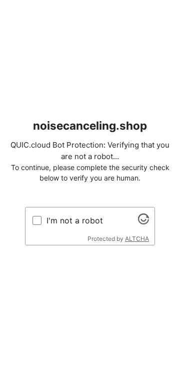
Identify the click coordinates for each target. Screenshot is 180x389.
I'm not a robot (74, 220)
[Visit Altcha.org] (143, 221)
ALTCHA (137, 238)
